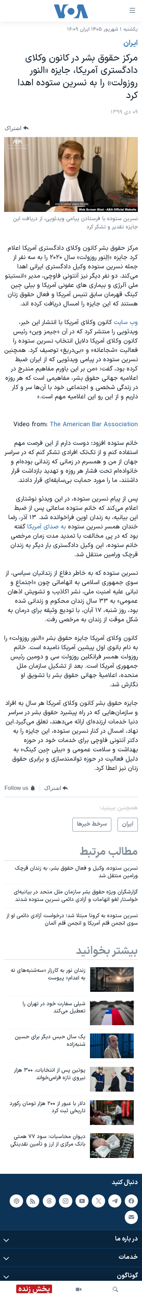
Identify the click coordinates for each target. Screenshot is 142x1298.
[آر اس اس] (32, 1200)
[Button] (16, 128)
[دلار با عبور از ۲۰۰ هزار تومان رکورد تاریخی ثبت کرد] (112, 1112)
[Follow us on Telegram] (114, 1200)
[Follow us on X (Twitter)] (98, 1200)
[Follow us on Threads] (49, 1200)
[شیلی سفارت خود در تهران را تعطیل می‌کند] (112, 1012)
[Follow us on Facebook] (131, 1200)
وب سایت (126, 322)
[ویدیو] (78, 1289)
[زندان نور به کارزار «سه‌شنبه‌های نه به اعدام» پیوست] (112, 979)
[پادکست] (16, 1200)
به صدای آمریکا (47, 527)
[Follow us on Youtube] (82, 1200)
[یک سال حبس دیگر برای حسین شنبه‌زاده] (112, 1045)
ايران (130, 43)
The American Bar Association (94, 424)
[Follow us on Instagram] (65, 1200)
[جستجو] (115, 1289)
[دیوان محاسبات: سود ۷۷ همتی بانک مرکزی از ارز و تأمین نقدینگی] (112, 1145)
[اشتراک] (131, 1217)
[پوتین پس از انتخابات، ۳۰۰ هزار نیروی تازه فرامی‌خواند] (112, 1079)
